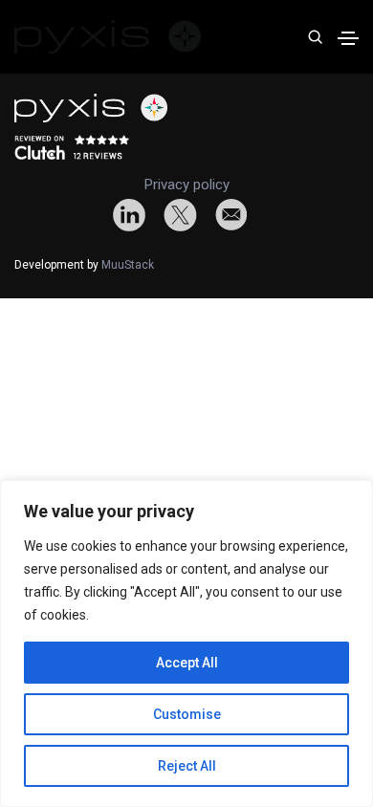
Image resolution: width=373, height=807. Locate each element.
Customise (187, 714)
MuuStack (127, 265)
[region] (186, 643)
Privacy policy (187, 184)
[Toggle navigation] (348, 38)
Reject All (187, 766)
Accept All (187, 662)
